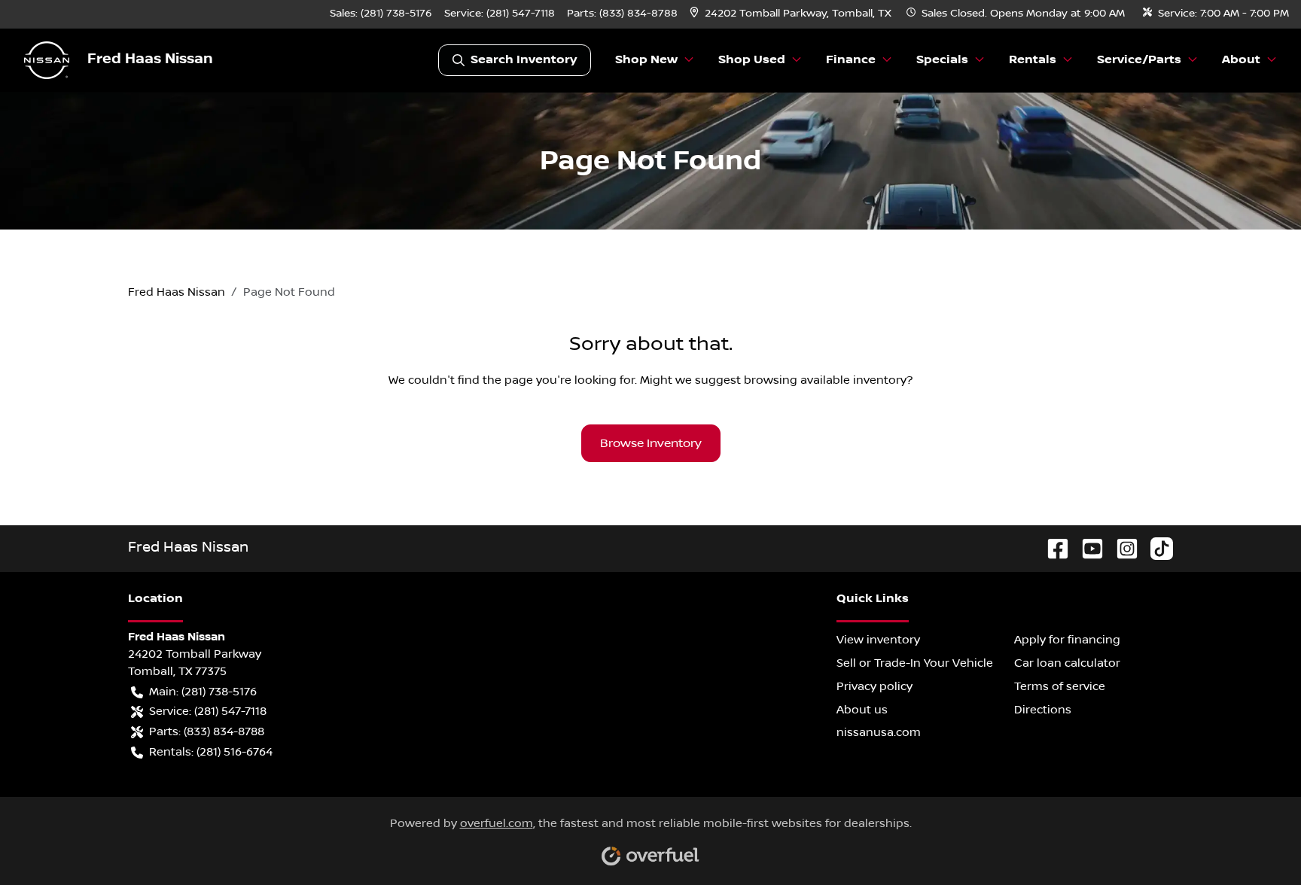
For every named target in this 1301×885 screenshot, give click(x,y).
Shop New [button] (646, 60)
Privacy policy (874, 686)
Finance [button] (851, 60)
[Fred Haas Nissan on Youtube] (1086, 548)
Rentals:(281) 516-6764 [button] (211, 752)
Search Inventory (524, 60)
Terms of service (1059, 686)
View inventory (878, 639)
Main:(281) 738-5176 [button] (203, 691)
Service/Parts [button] (1139, 60)
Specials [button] (942, 60)
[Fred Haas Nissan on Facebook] (1051, 548)
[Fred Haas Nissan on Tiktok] (1155, 548)
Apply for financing (1067, 639)
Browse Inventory (651, 443)
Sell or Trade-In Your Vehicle (914, 663)
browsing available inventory (825, 380)
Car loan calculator (1067, 663)
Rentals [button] (1032, 60)
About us (862, 709)
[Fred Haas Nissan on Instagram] (1121, 548)
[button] (792, 14)
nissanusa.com (878, 732)
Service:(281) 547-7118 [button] (208, 711)
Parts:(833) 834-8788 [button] (206, 731)
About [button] (1241, 60)
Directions (1042, 709)
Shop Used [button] (751, 60)
